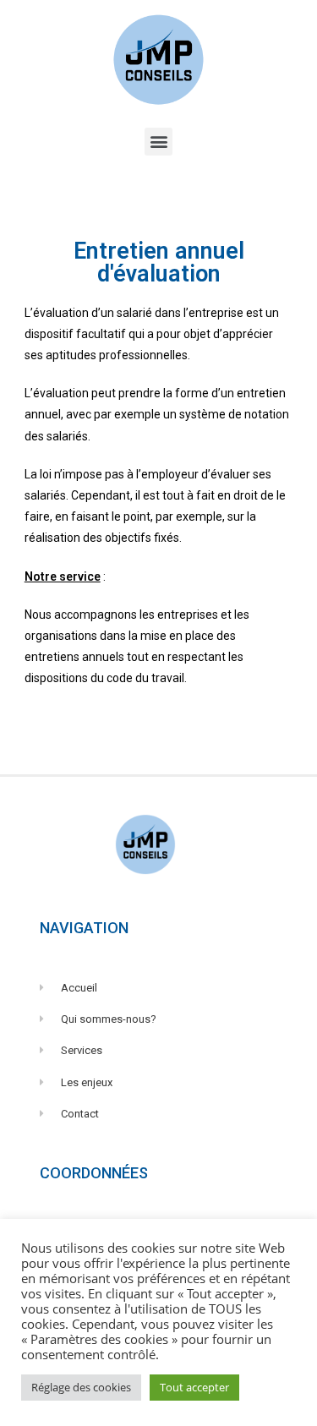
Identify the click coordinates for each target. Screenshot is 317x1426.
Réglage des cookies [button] (81, 1387)
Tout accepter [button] (194, 1387)
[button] (158, 142)
